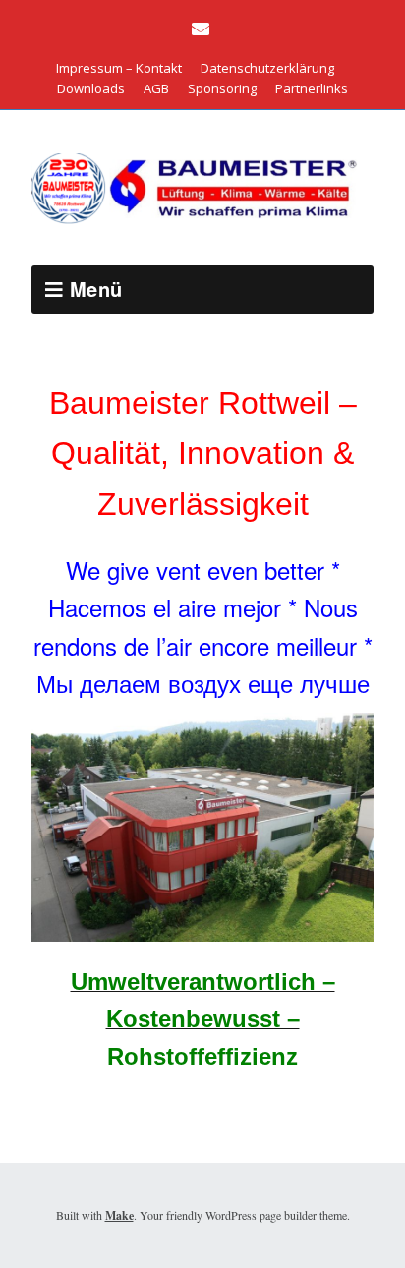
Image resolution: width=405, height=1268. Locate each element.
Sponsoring (222, 88)
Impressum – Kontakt (119, 68)
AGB (156, 88)
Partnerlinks (311, 88)
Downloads (91, 88)
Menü (96, 288)
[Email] (203, 29)
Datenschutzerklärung (267, 68)
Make (119, 1215)
